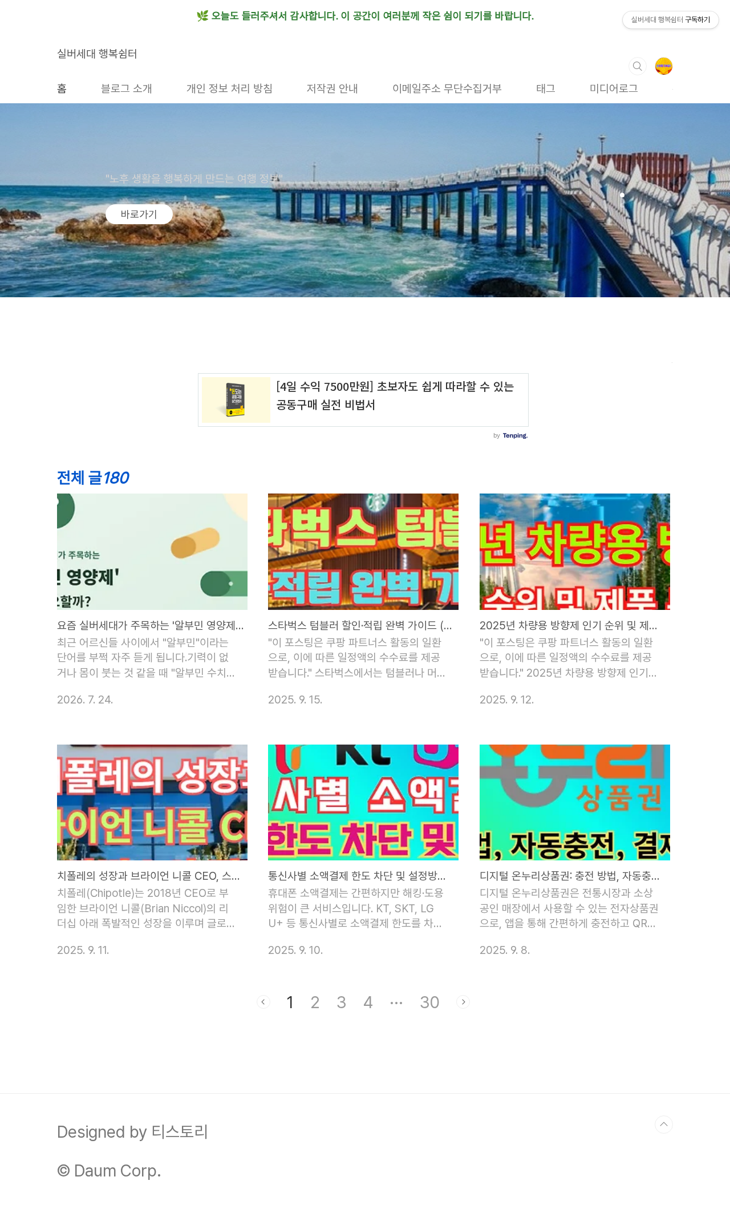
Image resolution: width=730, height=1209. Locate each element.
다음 (463, 1002)
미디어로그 (614, 88)
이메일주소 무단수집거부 (447, 88)
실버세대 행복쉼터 (97, 53)
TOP (664, 1124)
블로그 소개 (126, 88)
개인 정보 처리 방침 (229, 88)
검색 (637, 66)
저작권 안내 (332, 88)
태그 (545, 88)
